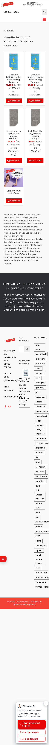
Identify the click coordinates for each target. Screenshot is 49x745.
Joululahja (40, 406)
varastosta (41, 582)
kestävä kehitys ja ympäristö (40, 429)
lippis (38, 462)
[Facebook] (5, 406)
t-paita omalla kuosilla (39, 559)
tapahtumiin (41, 572)
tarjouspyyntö (33, 302)
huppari (39, 402)
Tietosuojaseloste (13, 396)
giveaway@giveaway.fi (33, 5)
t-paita (39, 550)
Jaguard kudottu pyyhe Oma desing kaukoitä (13, 78)
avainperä (40, 359)
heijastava (40, 397)
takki (38, 568)
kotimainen (41, 438)
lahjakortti (40, 448)
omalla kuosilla (39, 505)
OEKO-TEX (39, 488)
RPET (38, 536)
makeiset (40, 471)
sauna (38, 541)
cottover (40, 373)
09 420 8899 (32, 3)
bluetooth (40, 363)
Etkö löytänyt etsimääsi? (13, 192)
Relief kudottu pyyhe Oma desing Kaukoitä (14, 135)
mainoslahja (41, 467)
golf (37, 392)
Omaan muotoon (40, 497)
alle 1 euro (38, 347)
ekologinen (41, 382)
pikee (38, 512)
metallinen (40, 481)
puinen (39, 526)
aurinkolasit (41, 354)
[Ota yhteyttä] (3, 559)
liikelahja (39, 452)
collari (38, 368)
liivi (37, 457)
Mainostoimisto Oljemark (24, 604)
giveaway (40, 387)
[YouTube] (9, 406)
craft (38, 378)
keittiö (38, 421)
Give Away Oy (22, 601)
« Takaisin (9, 30)
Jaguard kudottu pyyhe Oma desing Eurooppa (35, 78)
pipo (38, 517)
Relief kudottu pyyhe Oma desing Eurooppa (35, 135)
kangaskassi (41, 416)
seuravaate (41, 545)
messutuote (41, 476)
